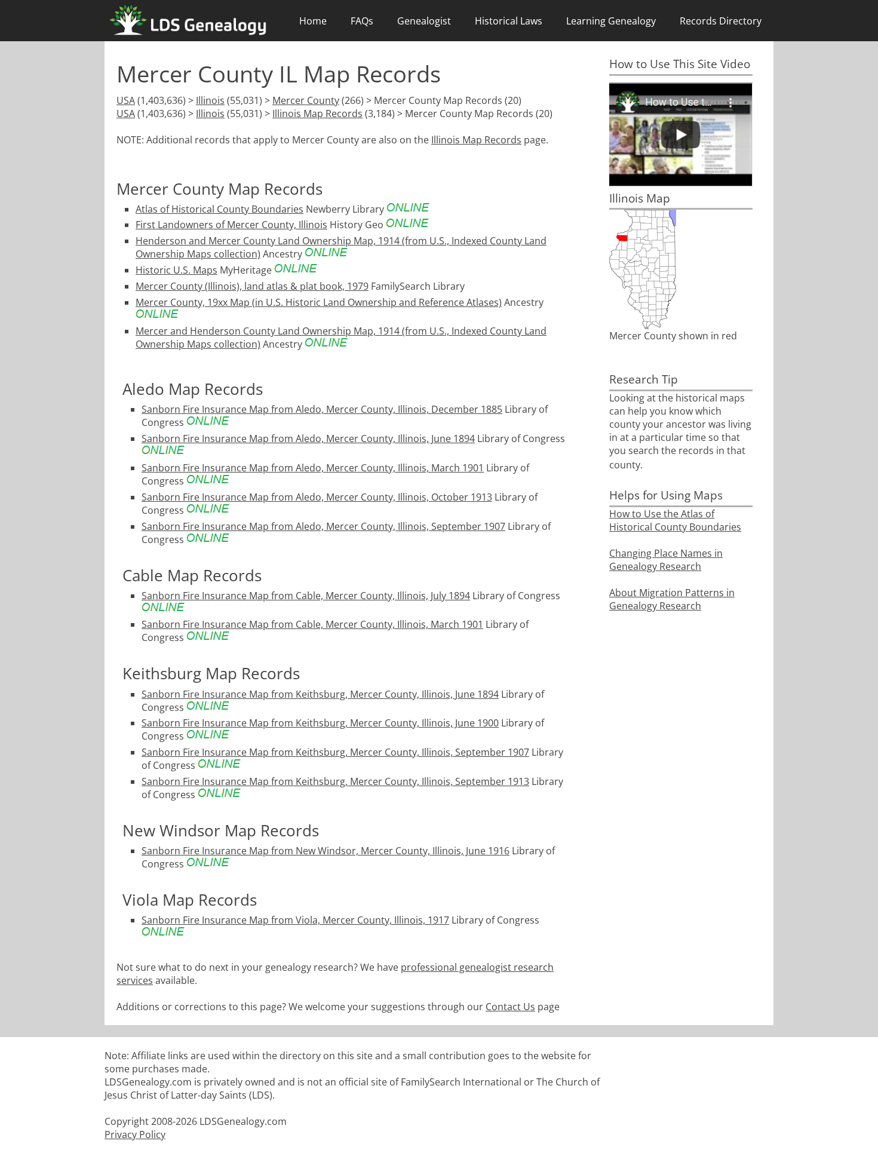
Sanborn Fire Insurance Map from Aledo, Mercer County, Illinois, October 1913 (317, 497)
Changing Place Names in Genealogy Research (666, 560)
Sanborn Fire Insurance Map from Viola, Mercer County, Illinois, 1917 (295, 920)
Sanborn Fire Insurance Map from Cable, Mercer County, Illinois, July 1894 (306, 595)
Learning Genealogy (611, 20)
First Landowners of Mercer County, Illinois (231, 224)
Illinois (210, 100)
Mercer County (305, 100)
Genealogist (424, 20)
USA (125, 100)
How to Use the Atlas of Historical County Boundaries (675, 520)
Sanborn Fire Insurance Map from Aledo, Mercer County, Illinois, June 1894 (308, 438)
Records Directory (721, 20)
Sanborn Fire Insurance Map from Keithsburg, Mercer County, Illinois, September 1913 (335, 781)
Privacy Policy (135, 1134)
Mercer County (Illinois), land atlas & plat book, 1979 (252, 286)
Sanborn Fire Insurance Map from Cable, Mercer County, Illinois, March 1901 (312, 624)
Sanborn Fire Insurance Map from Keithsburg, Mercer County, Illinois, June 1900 (320, 722)
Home (313, 20)
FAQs (362, 20)
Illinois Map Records (317, 113)
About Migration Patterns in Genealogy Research (672, 599)
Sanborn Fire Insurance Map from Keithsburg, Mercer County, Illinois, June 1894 (320, 694)
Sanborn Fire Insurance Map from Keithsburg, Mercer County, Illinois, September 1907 (335, 752)
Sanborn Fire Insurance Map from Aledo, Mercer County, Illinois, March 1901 (313, 467)
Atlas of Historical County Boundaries (219, 209)
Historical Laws (508, 20)
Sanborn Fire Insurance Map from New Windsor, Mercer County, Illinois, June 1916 (325, 850)
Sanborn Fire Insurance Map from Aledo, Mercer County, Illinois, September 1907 (323, 526)
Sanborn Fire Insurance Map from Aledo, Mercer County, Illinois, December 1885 (322, 409)
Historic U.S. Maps (176, 270)
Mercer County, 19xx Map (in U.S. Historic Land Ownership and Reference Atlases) (319, 302)
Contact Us (510, 1006)
